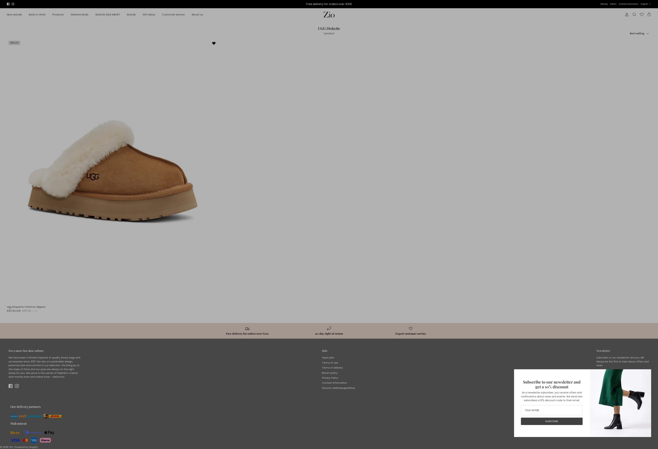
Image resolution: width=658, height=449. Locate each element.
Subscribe (551, 421)
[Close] (647, 373)
